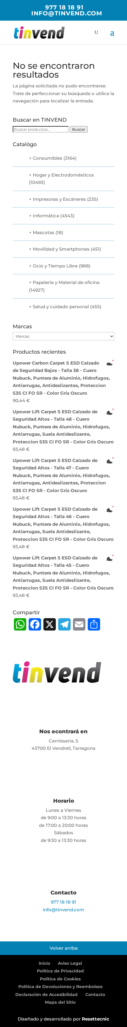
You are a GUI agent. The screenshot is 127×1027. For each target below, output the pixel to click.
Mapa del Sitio (60, 1002)
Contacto (95, 994)
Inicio (44, 963)
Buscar (78, 129)
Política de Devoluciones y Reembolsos (60, 986)
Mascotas (43, 232)
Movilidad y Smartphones (61, 249)
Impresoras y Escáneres (59, 199)
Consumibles (47, 158)
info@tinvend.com (63, 909)
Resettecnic (95, 1019)
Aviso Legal (70, 963)
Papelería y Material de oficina (66, 282)
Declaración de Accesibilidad (46, 994)
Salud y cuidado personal (61, 306)
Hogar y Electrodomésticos (63, 175)
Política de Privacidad (60, 971)
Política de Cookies (60, 979)
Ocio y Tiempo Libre (55, 266)
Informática (46, 215)
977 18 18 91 (64, 7)
